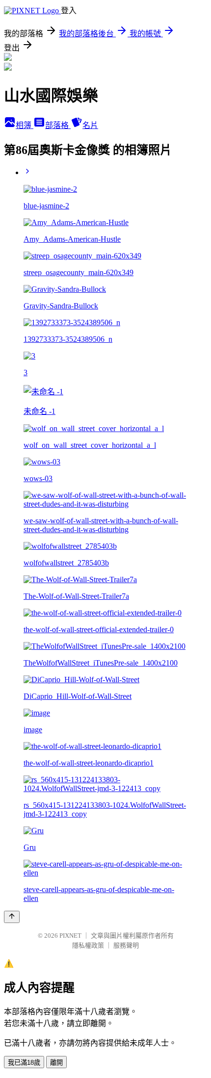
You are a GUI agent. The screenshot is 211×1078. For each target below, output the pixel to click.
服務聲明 (126, 945)
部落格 (58, 125)
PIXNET (70, 935)
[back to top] (12, 917)
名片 (90, 125)
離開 (56, 1062)
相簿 (24, 125)
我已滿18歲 (24, 1062)
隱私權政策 (88, 945)
